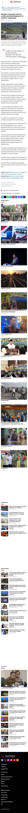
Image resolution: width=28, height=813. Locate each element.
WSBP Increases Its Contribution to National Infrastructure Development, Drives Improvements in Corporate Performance (12, 423)
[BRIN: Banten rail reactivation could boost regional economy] (14, 278)
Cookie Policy (4, 797)
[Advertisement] (14, 486)
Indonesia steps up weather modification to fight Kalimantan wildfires (17, 706)
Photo (2, 783)
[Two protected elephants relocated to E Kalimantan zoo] (4, 580)
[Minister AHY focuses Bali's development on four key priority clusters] (14, 368)
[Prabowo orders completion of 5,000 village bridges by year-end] (14, 346)
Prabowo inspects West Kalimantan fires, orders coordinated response (15, 520)
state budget (16, 193)
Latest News (4, 502)
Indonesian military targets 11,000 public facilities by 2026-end (14, 221)
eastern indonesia (6, 193)
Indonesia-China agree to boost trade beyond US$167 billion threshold (17, 718)
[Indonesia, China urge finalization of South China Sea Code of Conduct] (4, 593)
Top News (4, 666)
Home (4, 7)
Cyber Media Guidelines (7, 801)
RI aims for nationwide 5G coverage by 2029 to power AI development (13, 265)
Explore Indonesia (5, 779)
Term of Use (4, 792)
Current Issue (4, 772)
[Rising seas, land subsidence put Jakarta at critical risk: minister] (14, 436)
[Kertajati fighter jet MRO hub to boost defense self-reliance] (4, 606)
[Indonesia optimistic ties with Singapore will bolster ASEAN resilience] (4, 625)
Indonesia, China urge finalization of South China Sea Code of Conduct (17, 593)
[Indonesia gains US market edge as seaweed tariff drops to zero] (4, 712)
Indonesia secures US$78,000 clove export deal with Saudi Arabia (16, 618)
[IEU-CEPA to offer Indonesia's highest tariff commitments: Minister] (14, 678)
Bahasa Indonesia (5, 790)
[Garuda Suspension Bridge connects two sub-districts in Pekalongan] (14, 301)
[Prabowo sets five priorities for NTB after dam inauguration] (14, 458)
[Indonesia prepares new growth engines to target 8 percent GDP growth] (4, 587)
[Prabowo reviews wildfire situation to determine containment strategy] (4, 527)
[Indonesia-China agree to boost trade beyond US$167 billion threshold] (4, 719)
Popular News (5, 568)
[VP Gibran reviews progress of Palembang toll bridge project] (14, 391)
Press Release (4, 786)
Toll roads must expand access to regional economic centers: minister (12, 243)
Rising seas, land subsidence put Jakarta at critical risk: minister (12, 445)
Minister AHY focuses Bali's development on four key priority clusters (14, 377)
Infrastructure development (11, 190)
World (2, 774)
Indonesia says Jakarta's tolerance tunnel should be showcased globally (17, 574)
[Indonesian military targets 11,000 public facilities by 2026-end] (14, 212)
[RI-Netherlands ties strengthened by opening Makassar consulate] (4, 744)
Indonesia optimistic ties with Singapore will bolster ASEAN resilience (16, 625)
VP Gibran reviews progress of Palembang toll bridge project (13, 399)
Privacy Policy (4, 794)
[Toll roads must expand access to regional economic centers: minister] (14, 234)
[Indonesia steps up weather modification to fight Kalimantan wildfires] (4, 706)
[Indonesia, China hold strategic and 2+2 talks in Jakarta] (4, 631)
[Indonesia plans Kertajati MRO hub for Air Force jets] (4, 612)
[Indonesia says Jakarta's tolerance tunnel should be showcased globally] (4, 574)
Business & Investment (13, 7)
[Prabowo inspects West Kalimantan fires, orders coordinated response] (4, 520)
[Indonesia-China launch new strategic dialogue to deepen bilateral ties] (4, 725)
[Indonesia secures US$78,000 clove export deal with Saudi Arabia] (4, 618)
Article (2, 781)
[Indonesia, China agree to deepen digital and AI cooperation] (4, 508)
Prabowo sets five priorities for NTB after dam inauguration (13, 467)
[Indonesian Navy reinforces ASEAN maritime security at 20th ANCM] (4, 600)
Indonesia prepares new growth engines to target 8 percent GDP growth (17, 587)
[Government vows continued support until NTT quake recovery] (4, 533)
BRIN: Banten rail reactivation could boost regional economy (12, 287)
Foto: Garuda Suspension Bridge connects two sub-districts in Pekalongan (13, 311)
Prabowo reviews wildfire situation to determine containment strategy (17, 527)
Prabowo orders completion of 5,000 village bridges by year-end (12, 355)
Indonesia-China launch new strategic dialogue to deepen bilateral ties (16, 725)
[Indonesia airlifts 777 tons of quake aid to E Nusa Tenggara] (4, 514)
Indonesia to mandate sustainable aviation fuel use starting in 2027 (13, 333)
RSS (2, 804)
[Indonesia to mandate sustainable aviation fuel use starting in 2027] (14, 324)
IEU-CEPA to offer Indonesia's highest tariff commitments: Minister (12, 687)
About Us (3, 799)
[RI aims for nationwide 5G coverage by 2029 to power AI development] (14, 256)
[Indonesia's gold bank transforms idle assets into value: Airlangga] (4, 693)
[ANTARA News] (15, 1)
